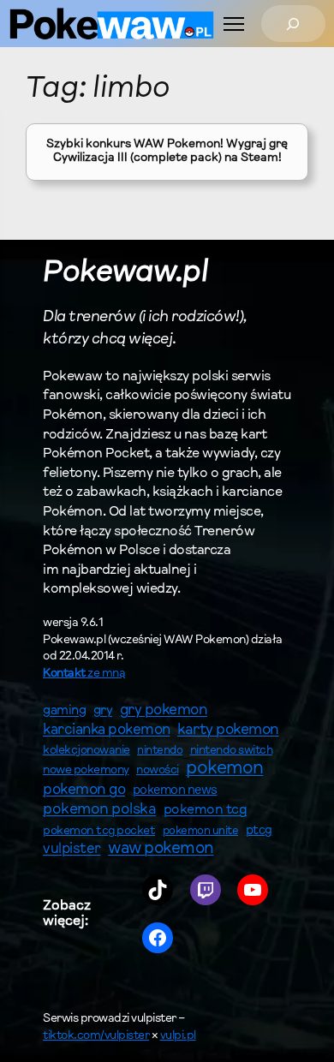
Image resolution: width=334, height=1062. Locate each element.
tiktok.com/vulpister (96, 1036)
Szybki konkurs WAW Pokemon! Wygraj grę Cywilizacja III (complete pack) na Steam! (167, 151)
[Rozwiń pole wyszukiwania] (293, 23)
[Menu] (234, 24)
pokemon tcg (206, 810)
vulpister (72, 849)
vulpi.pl (178, 1036)
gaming (64, 711)
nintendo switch (231, 751)
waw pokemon (161, 849)
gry (103, 711)
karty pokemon (228, 730)
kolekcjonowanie (86, 751)
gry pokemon (164, 711)
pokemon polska (99, 810)
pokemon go (84, 790)
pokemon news (175, 791)
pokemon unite (201, 831)
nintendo (159, 750)
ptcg (259, 831)
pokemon (225, 769)
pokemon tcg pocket (99, 831)
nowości (157, 771)
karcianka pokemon (106, 730)
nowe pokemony (86, 771)
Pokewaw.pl (125, 274)
